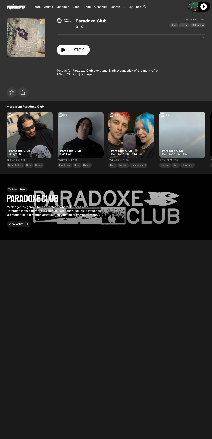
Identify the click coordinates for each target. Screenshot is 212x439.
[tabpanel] (131, 35)
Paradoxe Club (91, 21)
